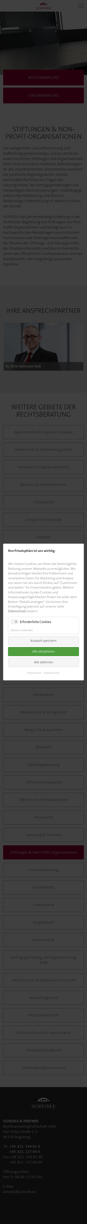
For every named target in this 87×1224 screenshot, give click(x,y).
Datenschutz (17, 611)
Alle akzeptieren (43, 651)
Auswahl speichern (43, 641)
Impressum (34, 673)
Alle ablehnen (43, 662)
